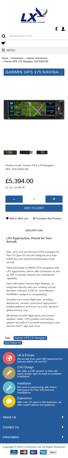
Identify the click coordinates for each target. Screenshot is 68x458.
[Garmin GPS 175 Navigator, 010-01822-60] (34, 110)
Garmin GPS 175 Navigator (30, 337)
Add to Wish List (18, 218)
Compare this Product (48, 218)
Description (34, 230)
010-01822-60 (13, 342)
